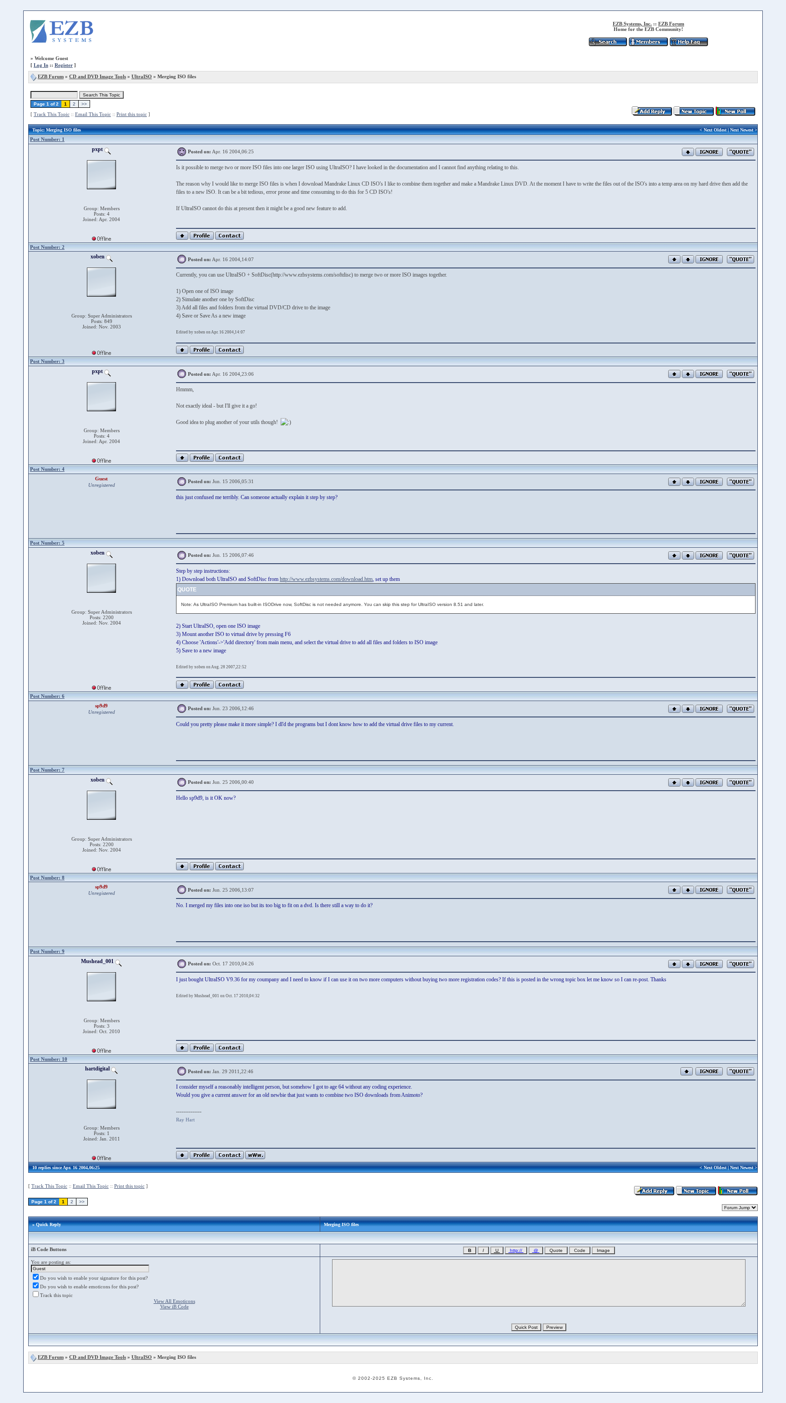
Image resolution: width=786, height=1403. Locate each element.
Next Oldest (715, 129)
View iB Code (174, 1306)
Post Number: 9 (47, 951)
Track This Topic (52, 114)
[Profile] (202, 238)
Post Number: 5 (47, 542)
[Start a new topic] (694, 114)
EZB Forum (671, 23)
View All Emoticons (174, 1301)
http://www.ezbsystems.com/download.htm (326, 579)
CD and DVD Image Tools (97, 76)
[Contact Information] (229, 238)
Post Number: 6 (47, 696)
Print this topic (131, 114)
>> (84, 103)
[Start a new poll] (735, 114)
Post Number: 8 (47, 877)
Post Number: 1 (47, 139)
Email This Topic (93, 114)
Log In (41, 65)
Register (64, 65)
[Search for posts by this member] (107, 149)
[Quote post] (740, 151)
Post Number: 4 (47, 469)
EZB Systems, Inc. (632, 23)
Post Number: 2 (47, 247)
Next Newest (741, 129)
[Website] (255, 1157)
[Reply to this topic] (652, 114)
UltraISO (141, 76)
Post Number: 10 (48, 1059)
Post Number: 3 (47, 361)
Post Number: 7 (47, 769)
